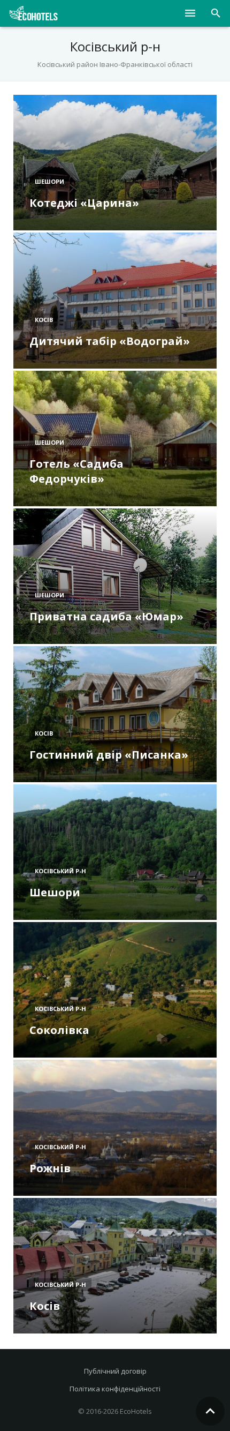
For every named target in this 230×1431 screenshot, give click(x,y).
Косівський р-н (60, 871)
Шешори (49, 181)
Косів (44, 320)
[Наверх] (210, 1411)
